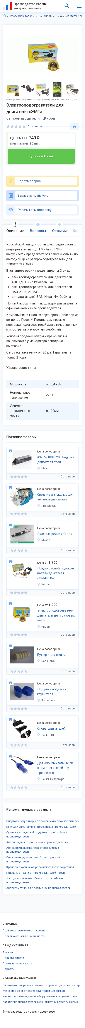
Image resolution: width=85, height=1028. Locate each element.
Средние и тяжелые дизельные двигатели (55, 497)
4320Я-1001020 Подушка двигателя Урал (56, 459)
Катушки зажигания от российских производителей (41, 826)
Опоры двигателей (51, 728)
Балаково (48, 661)
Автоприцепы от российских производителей (37, 842)
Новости (8, 968)
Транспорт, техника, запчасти (57, 16)
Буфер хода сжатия (52, 655)
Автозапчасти (62, 16)
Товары (8, 952)
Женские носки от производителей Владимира (34, 990)
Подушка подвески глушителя (51, 691)
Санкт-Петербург (52, 779)
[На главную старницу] (4, 16)
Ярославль (48, 505)
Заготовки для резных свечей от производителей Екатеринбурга (42, 985)
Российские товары (22, 16)
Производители (13, 957)
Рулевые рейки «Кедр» (54, 534)
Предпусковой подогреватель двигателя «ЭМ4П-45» (55, 573)
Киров (48, 16)
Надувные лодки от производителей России (36, 872)
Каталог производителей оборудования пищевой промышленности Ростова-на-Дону (42, 996)
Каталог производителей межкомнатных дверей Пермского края (42, 1001)
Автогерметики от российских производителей (38, 888)
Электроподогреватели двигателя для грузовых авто (56, 615)
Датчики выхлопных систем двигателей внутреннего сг (55, 768)
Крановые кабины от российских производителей (40, 867)
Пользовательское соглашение (24, 930)
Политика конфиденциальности (24, 936)
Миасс (45, 468)
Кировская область (40, 16)
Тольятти (47, 734)
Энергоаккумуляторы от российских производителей (42, 821)
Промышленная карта (17, 963)
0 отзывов (35, 126)
